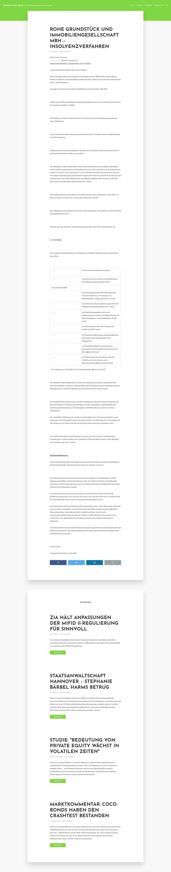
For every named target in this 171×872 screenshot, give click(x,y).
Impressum (148, 5)
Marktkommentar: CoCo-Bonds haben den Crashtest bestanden (84, 810)
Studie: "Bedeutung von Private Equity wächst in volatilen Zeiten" (84, 746)
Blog (131, 5)
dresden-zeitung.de (13, 5)
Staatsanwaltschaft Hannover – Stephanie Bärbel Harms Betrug (81, 682)
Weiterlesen (58, 652)
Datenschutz (159, 5)
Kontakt (139, 5)
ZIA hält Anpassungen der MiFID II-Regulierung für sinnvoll (84, 623)
